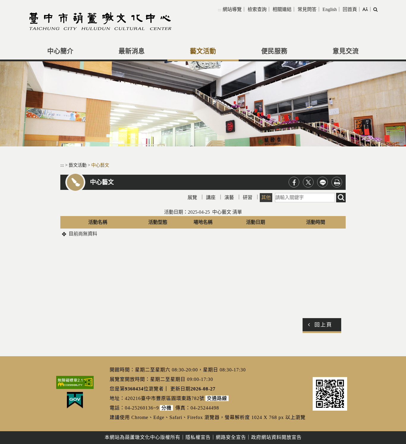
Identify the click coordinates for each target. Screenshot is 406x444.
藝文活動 (203, 51)
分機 (166, 407)
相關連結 (282, 9)
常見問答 (307, 9)
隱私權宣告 (198, 437)
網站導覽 (232, 9)
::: (219, 9)
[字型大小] (365, 9)
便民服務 (274, 51)
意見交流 (346, 51)
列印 (336, 182)
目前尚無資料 (83, 233)
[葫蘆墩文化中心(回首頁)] (100, 21)
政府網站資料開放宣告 (276, 437)
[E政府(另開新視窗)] (75, 400)
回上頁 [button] (323, 325)
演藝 (229, 197)
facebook (294, 182)
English (329, 9)
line (322, 182)
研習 (247, 197)
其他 (266, 197)
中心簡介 (60, 51)
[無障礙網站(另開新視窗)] (75, 382)
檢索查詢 (257, 9)
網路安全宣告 (231, 437)
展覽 (192, 197)
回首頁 (350, 9)
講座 (210, 197)
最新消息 (132, 51)
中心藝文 (100, 165)
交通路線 (217, 398)
